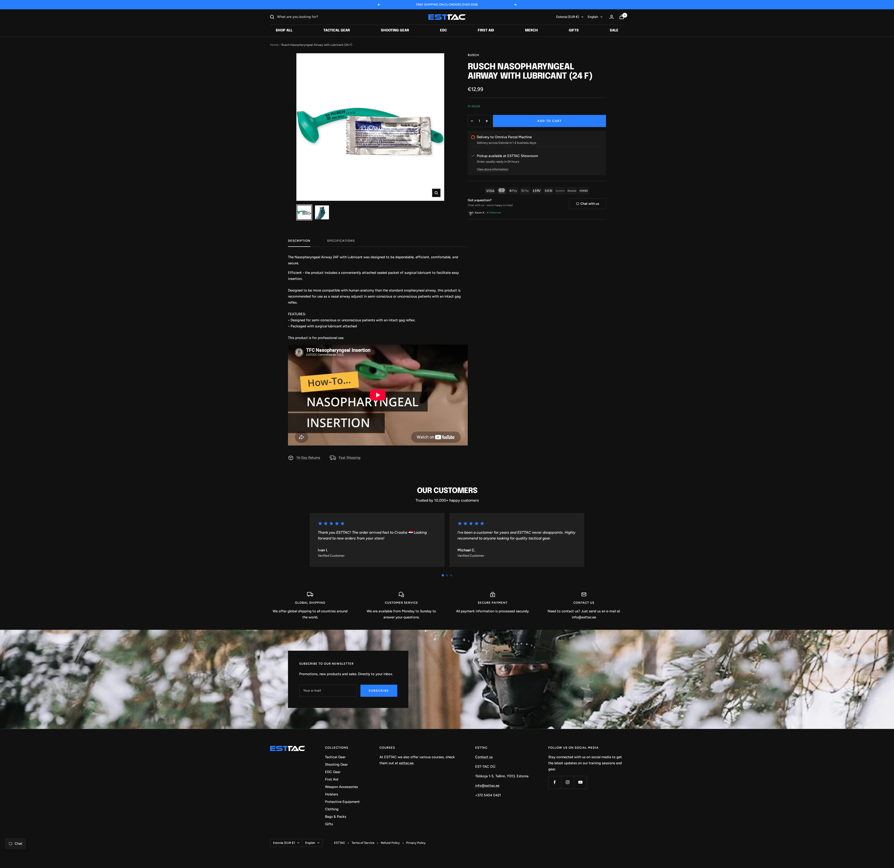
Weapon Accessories (341, 787)
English (593, 17)
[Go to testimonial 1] (443, 575)
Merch (531, 30)
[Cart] (621, 17)
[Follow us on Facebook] (554, 782)
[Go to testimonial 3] (451, 575)
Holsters (331, 794)
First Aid (486, 30)
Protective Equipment (342, 802)
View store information (492, 169)
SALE (614, 30)
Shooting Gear (395, 30)
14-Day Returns (308, 458)
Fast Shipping (349, 458)
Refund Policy (390, 843)
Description (299, 240)
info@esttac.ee (487, 786)
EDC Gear (332, 772)
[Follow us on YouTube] (580, 782)
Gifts (574, 30)
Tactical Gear (336, 30)
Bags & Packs (335, 816)
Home (274, 45)
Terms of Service (363, 843)
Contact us (484, 757)
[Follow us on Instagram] (567, 782)
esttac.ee (406, 763)
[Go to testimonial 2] (447, 575)
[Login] (612, 17)
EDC (443, 30)
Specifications (341, 240)
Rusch (473, 55)
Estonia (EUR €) (567, 17)
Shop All (284, 30)
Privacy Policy (416, 843)
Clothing (332, 809)
